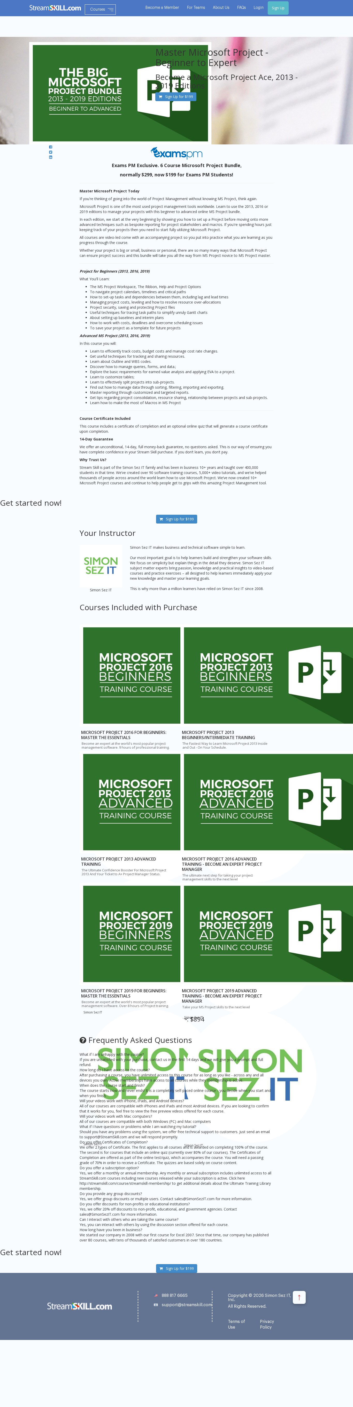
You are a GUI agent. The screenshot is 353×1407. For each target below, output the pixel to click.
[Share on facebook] (50, 146)
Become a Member (162, 8)
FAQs (241, 8)
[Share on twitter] (50, 152)
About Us (221, 8)
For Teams (196, 8)
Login (259, 8)
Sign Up (278, 7)
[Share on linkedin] (50, 157)
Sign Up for (177, 96)
